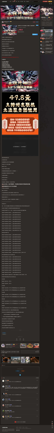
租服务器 (27, 1)
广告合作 (23, 427)
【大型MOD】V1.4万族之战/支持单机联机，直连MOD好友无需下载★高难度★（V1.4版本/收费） (47, 32)
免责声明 (20, 427)
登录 (49, 3)
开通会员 (51, 1)
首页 (10, 1)
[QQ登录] (20, 375)
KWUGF (6, 399)
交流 (16, 1)
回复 (7, 390)
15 (44, 26)
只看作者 (37, 377)
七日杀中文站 (23, 428)
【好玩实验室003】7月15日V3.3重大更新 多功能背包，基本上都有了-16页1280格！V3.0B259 (49, 57)
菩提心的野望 (7, 410)
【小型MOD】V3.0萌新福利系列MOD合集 (49, 49)
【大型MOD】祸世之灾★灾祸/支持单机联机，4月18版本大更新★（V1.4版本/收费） (47, 33)
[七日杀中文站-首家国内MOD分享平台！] (4, 427)
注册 (51, 3)
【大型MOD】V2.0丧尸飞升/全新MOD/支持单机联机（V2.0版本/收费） (47, 31)
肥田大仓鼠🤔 (7, 416)
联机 (18, 1)
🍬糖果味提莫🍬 (6, 21)
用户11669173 (7, 404)
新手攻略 (21, 1)
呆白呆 (6, 380)
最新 (2, 377)
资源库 (14, 1)
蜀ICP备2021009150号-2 (28, 428)
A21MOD (5, 18)
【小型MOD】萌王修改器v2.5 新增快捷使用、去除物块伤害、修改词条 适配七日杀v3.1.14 (48, 53)
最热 (4, 377)
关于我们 (26, 427)
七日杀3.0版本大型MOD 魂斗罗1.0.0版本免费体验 (48, 60)
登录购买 (35, 34)
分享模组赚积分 (45, 1)
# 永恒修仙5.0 (4, 334)
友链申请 (17, 427)
